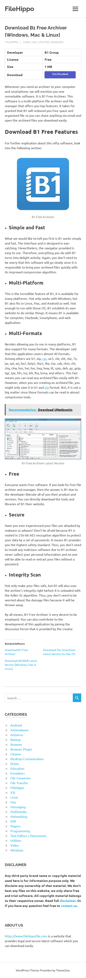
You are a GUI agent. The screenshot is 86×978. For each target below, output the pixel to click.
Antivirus (16, 735)
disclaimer (68, 901)
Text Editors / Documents (28, 836)
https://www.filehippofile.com (26, 936)
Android (16, 725)
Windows (57, 42)
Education (17, 768)
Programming (20, 831)
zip (47, 387)
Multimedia (18, 812)
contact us (69, 906)
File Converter (20, 778)
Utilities (44, 42)
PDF (13, 821)
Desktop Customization (27, 759)
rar (44, 358)
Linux (26, 42)
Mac (34, 42)
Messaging (18, 807)
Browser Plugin (21, 749)
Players (15, 826)
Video (14, 845)
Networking (18, 816)
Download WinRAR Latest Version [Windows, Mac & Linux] (21, 664)
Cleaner (15, 754)
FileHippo (19, 8)
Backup (15, 740)
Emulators (17, 773)
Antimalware (19, 730)
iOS (12, 792)
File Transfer (19, 783)
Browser (16, 744)
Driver (14, 764)
